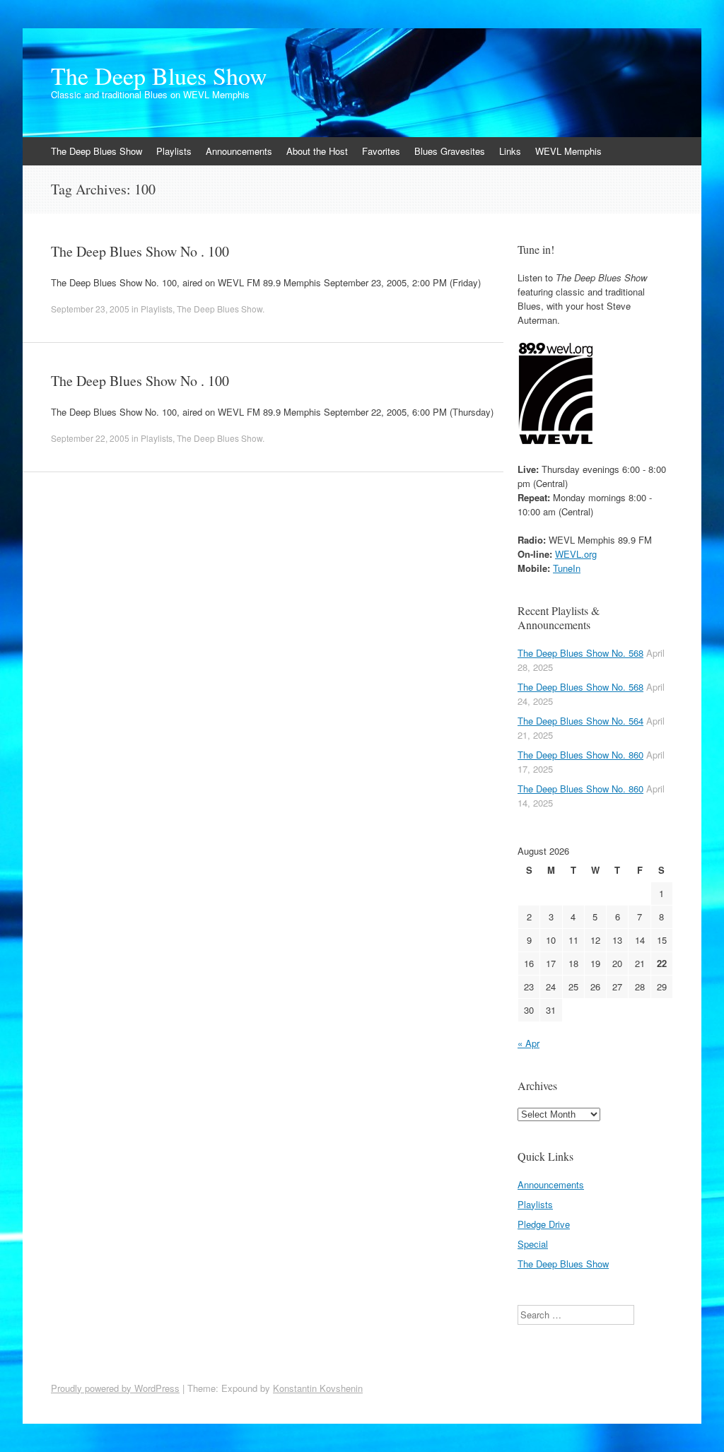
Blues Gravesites (449, 151)
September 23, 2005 (90, 309)
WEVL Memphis (568, 151)
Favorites (381, 151)
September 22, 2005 (90, 438)
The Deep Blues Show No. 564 (580, 720)
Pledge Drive (544, 1224)
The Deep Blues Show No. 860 (580, 754)
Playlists (174, 151)
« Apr (528, 1043)
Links (510, 151)
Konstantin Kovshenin (318, 1388)
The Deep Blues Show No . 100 (140, 251)
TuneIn (566, 568)
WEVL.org (576, 554)
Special (533, 1244)
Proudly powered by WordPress (115, 1388)
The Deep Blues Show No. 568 (580, 653)
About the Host (317, 151)
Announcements (239, 151)
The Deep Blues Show (159, 76)
